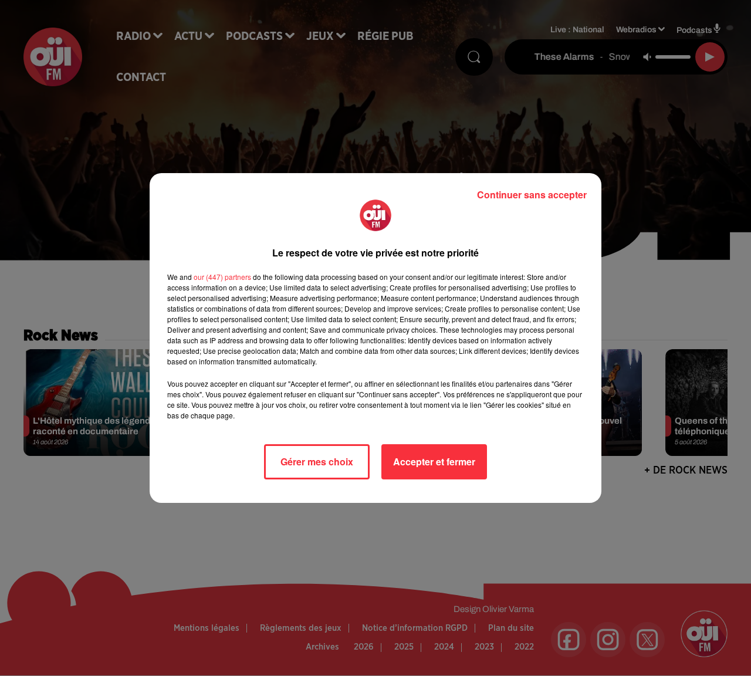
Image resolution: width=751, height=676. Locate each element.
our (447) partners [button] (222, 277)
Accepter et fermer (434, 461)
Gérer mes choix (316, 461)
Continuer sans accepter (532, 194)
